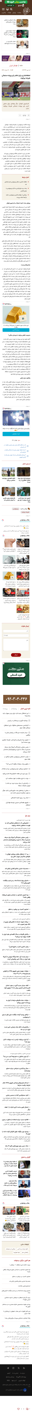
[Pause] (4, 424)
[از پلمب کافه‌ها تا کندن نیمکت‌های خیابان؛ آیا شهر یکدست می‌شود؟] (24, 1174)
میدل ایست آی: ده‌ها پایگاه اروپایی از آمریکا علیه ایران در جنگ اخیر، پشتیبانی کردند (16, 958)
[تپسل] (3, 304)
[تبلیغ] (16, 3)
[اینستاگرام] (13, 1368)
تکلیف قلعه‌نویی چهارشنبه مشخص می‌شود (8, 479)
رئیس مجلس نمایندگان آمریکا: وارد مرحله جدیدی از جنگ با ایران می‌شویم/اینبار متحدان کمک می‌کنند (16, 749)
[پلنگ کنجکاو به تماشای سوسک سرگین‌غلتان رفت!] (22, 23)
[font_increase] (28, 115)
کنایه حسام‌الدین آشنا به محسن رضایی (17, 1095)
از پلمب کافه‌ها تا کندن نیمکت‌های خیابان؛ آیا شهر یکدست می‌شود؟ (10, 1173)
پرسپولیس (15, 509)
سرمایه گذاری (16, 330)
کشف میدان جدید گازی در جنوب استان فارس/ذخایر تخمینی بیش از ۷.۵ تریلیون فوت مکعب (17, 988)
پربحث (5, 708)
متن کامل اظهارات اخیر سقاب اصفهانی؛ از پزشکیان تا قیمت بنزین (16, 1312)
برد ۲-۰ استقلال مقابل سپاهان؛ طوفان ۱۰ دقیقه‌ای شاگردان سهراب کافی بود (18, 855)
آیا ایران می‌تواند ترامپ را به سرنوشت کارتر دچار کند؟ (16, 1040)
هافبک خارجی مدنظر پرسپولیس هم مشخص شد (16, 183)
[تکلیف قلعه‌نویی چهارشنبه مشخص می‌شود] (8, 471)
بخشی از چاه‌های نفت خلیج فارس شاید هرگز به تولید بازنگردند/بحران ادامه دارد (16, 791)
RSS (8, 1380)
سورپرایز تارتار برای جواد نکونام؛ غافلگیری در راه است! (24, 480)
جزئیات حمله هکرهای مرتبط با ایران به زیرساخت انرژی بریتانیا (18, 1001)
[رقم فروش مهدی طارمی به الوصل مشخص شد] (8, 491)
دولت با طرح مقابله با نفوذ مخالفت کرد (17, 778)
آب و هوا (14, 1380)
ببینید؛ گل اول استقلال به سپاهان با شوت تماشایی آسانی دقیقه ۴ (17, 1299)
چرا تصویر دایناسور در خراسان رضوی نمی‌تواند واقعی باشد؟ (16, 896)
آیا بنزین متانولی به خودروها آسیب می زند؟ (15, 1056)
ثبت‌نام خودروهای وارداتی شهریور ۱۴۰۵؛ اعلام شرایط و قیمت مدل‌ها (16, 1084)
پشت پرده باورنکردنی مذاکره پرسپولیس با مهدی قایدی (16, 189)
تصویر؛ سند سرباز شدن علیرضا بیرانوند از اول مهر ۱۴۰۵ (24, 500)
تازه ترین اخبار (25, 708)
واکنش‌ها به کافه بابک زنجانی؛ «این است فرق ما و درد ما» (17, 1028)
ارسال (16, 655)
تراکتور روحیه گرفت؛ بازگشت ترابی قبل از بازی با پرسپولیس (16, 1016)
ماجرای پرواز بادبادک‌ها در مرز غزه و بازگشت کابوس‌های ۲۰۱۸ (16, 881)
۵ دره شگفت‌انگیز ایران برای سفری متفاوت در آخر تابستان (15, 446)
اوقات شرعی (21, 1380)
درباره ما (22, 1373)
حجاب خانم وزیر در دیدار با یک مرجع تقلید (10, 42)
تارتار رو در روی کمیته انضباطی (20, 798)
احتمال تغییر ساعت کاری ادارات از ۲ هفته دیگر (17, 1108)
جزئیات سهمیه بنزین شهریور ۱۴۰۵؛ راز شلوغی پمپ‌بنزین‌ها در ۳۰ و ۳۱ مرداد (10, 34)
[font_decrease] (20, 115)
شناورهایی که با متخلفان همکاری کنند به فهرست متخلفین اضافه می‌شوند (17, 824)
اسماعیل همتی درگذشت (24, 1286)
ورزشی (14, 13)
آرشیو (8, 1373)
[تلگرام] (8, 1368)
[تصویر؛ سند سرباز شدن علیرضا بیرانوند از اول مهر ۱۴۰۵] (23, 491)
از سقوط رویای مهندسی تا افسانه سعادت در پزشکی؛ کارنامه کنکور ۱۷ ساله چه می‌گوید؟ (10, 1164)
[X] (19, 1368)
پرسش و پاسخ (10, 1377)
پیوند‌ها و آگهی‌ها (21, 1377)
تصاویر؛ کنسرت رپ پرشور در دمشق (18, 909)
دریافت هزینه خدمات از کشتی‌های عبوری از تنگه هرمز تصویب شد (17, 923)
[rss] (24, 1368)
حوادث (9, 13)
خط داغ (27, 816)
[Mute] (7, 424)
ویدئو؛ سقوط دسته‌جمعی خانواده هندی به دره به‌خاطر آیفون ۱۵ (16, 1305)
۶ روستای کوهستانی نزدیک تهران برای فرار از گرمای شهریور (15, 456)
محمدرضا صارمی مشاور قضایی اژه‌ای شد (16, 868)
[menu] (3, 9)
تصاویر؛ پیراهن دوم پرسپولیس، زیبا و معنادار (15, 769)
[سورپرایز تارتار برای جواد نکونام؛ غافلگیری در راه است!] (23, 471)
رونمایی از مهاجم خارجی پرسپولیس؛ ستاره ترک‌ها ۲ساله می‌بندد (16, 196)
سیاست (19, 13)
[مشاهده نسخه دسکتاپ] (7, 9)
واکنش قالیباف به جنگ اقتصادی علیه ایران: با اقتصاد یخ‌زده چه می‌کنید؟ (16, 935)
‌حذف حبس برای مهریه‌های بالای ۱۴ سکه (16, 1146)
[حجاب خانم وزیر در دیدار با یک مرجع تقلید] (22, 45)
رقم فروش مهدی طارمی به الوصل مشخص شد (9, 499)
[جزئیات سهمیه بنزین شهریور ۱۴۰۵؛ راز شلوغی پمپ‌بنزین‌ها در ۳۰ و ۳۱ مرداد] (22, 34)
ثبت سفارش (16, 434)
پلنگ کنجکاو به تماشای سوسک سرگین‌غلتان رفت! (10, 22)
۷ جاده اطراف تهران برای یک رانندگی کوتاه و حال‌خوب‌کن (15, 451)
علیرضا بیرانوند (25, 512)
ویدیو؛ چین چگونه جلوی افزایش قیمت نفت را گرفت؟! (16, 1132)
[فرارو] (26, 11)
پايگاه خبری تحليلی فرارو (11, 1385)
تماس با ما (15, 1373)
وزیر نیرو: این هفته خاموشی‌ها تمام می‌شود (15, 773)
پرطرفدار (14, 708)
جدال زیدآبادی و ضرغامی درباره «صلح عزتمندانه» (18, 1069)
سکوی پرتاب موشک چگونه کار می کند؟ (17, 764)
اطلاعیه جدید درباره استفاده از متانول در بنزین (15, 1119)
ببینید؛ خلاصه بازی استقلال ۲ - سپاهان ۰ (20, 1265)
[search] (11, 9)
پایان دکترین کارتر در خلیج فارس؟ (18, 947)
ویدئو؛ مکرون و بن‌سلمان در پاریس (17, 720)
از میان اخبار (26, 464)
